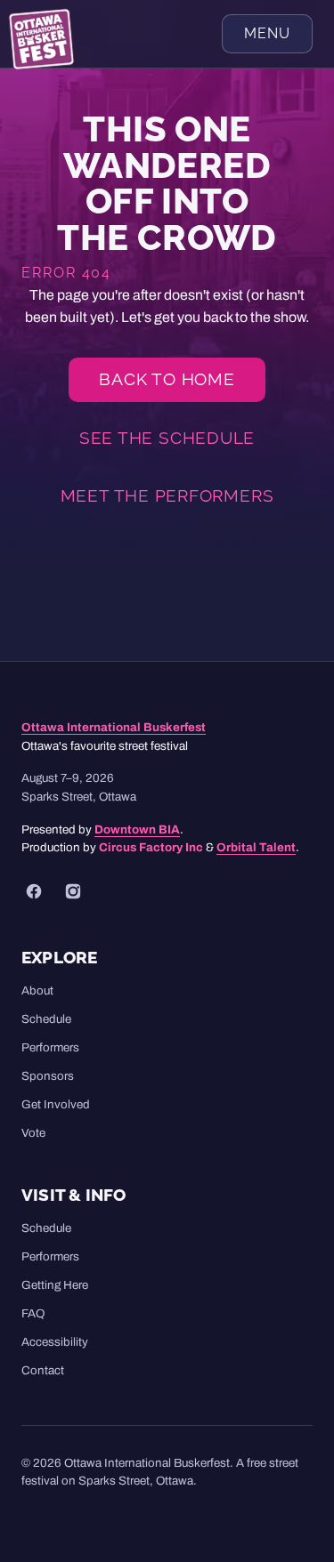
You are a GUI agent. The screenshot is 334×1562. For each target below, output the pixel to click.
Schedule (46, 1019)
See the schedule (167, 437)
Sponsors (47, 1076)
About (37, 990)
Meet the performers (167, 495)
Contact (42, 1370)
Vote (33, 1132)
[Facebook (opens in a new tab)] (33, 891)
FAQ (33, 1313)
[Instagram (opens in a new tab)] (73, 891)
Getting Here (54, 1285)
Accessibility (54, 1342)
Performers (50, 1047)
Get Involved (55, 1104)
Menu (267, 33)
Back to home (166, 379)
